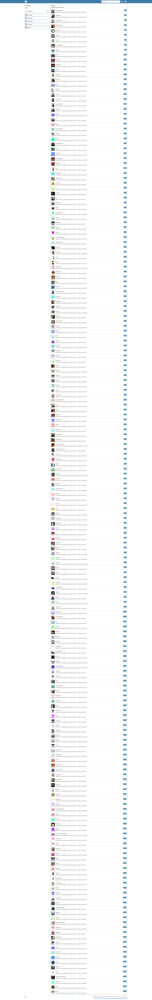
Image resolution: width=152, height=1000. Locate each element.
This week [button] (29, 18)
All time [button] (29, 27)
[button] (122, 2)
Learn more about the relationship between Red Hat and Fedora (110, 998)
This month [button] (30, 21)
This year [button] (29, 24)
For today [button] (29, 15)
